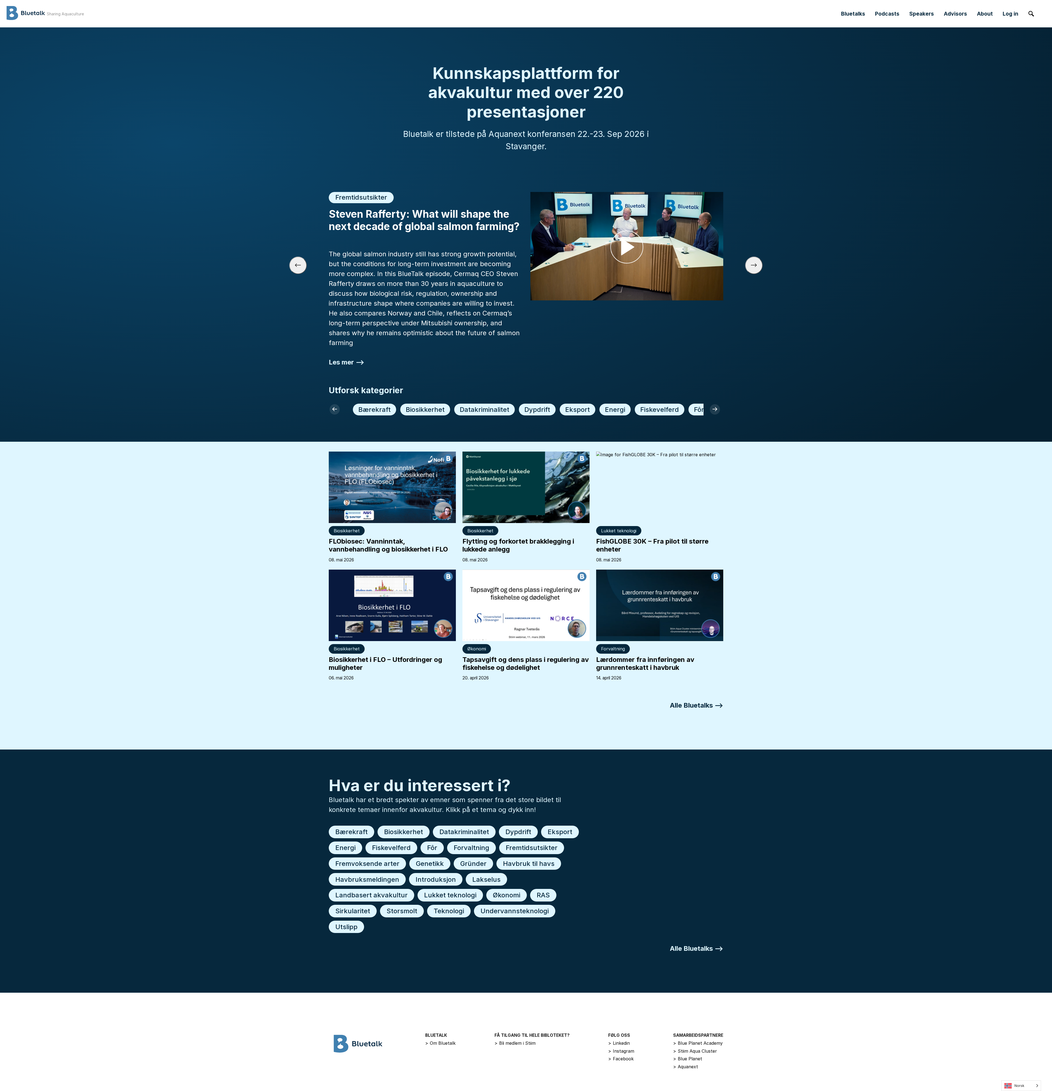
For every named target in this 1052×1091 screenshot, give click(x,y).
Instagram (621, 1051)
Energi (615, 410)
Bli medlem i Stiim (515, 1043)
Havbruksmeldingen (367, 879)
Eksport (577, 410)
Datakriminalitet (484, 410)
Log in (1010, 13)
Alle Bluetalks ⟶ (696, 705)
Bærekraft (374, 410)
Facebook (621, 1058)
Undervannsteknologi (515, 911)
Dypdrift (537, 410)
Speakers (921, 13)
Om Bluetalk (440, 1043)
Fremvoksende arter (367, 864)
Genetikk (430, 864)
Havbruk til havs (528, 864)
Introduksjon (436, 879)
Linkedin (619, 1043)
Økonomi (476, 648)
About (985, 13)
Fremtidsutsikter (532, 848)
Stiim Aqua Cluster (695, 1051)
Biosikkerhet (425, 410)
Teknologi (449, 911)
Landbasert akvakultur (371, 895)
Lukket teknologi (618, 530)
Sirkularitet (352, 911)
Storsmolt (402, 911)
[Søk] (1031, 13)
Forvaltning (613, 648)
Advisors (955, 13)
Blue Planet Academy (698, 1043)
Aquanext (685, 1066)
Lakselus (486, 879)
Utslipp (346, 927)
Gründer (473, 864)
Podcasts (887, 13)
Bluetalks (853, 13)
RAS (543, 895)
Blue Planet (687, 1058)
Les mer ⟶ (346, 362)
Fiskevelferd (659, 410)
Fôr (699, 410)
